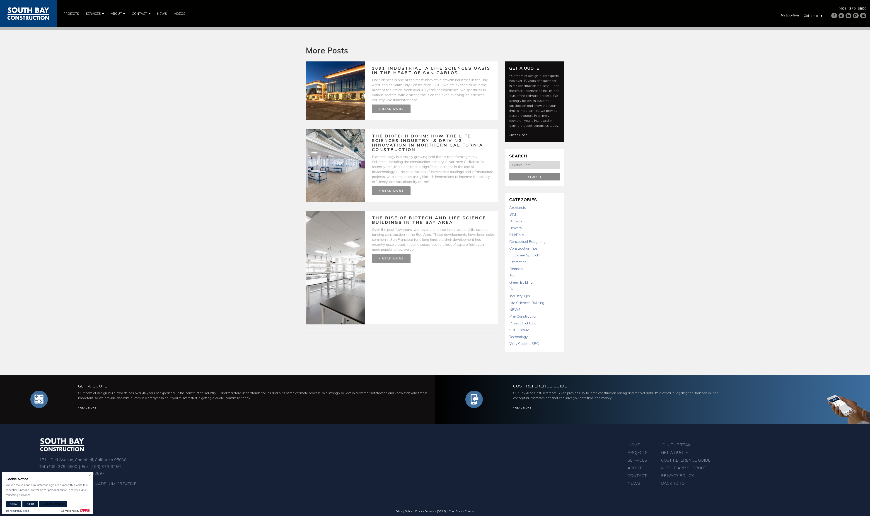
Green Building (521, 282)
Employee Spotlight (525, 255)
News (162, 14)
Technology (518, 336)
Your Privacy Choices (462, 511)
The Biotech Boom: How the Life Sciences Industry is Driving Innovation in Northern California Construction (427, 142)
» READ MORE (391, 108)
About (117, 14)
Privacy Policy (677, 475)
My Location (790, 15)
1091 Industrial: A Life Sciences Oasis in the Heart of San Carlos (431, 70)
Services (94, 14)
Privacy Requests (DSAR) (430, 511)
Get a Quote (524, 68)
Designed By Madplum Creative (101, 483)
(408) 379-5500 (853, 8)
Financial (516, 268)
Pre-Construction (523, 316)
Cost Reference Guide (540, 386)
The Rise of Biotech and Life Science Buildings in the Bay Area (429, 220)
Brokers (515, 228)
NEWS (515, 309)
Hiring (514, 289)
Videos (179, 14)
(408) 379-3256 (105, 466)
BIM (512, 214)
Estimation (518, 262)
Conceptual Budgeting (527, 241)
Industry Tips (519, 296)
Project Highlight (522, 323)
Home (634, 444)
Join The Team (676, 444)
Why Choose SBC (524, 343)
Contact (140, 14)
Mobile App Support (683, 467)
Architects (517, 207)
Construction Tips (523, 248)
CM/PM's (516, 234)
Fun (512, 275)
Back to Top (674, 483)
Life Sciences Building (526, 302)
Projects (71, 14)
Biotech (515, 221)
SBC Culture (519, 330)
